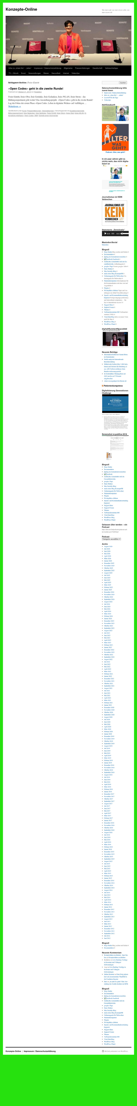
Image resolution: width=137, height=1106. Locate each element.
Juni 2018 (107, 779)
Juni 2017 (107, 808)
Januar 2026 (108, 561)
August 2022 (108, 659)
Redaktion (38, 92)
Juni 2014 (107, 895)
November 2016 (109, 825)
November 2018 (109, 767)
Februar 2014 (108, 904)
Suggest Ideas (108, 305)
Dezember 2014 (109, 880)
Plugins (106, 288)
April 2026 (107, 556)
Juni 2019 (107, 751)
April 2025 (107, 582)
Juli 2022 (107, 662)
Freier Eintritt (51, 113)
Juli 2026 (107, 549)
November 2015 (109, 854)
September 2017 (109, 801)
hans (105, 981)
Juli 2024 (107, 604)
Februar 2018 (108, 789)
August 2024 (108, 602)
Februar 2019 (108, 760)
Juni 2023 (107, 635)
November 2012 (109, 931)
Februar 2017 (108, 818)
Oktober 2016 (108, 827)
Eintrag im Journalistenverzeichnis (115, 257)
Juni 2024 (107, 606)
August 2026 (108, 546)
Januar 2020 (108, 734)
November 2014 (109, 883)
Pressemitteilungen (82, 68)
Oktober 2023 (108, 626)
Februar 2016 (108, 847)
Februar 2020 (108, 731)
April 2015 (107, 871)
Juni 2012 (107, 938)
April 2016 (107, 842)
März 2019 (107, 758)
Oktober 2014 (108, 885)
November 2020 (109, 710)
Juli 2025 (107, 575)
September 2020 (109, 715)
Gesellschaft (97, 68)
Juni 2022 (107, 664)
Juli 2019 (107, 748)
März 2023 (107, 642)
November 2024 (109, 594)
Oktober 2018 (108, 770)
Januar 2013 (108, 926)
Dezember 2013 (109, 909)
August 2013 (108, 919)
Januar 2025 (108, 590)
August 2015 (108, 861)
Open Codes (29, 115)
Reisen (46, 73)
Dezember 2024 (109, 592)
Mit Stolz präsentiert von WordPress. (116, 1051)
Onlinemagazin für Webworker (114, 276)
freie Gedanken (29, 113)
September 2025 (109, 570)
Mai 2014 (107, 897)
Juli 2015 (107, 864)
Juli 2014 (107, 892)
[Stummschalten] (121, 233)
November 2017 (109, 796)
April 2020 (107, 727)
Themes (106, 309)
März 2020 (107, 729)
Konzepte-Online (21, 9)
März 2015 (107, 873)
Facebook (115, 259)
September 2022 (109, 657)
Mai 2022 (107, 666)
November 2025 (109, 565)
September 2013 (109, 916)
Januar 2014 (108, 907)
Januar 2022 (108, 676)
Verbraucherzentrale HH (111, 312)
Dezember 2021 (109, 678)
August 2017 (108, 803)
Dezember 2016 (109, 823)
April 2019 (107, 755)
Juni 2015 (107, 866)
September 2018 (109, 772)
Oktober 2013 (108, 914)
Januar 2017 (108, 820)
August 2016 (108, 832)
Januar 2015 (108, 878)
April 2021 (107, 698)
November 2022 (109, 652)
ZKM (36, 115)
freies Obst (70, 113)
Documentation (109, 254)
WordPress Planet (109, 324)
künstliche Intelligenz (16, 115)
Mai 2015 (107, 868)
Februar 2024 (108, 616)
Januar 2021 (108, 705)
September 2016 (109, 830)
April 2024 (107, 611)
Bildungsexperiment (15, 113)
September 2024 (109, 599)
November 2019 (109, 739)
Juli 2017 (107, 806)
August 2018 (108, 775)
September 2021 (109, 686)
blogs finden (108, 252)
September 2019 (109, 743)
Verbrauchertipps (111, 68)
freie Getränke (41, 113)
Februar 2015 (108, 876)
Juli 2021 (107, 690)
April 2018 (107, 784)
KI (85, 113)
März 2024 (107, 614)
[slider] (124, 233)
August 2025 (108, 573)
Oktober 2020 (108, 712)
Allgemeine (68, 68)
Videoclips (76, 73)
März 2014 (107, 902)
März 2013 (107, 924)
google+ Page (108, 266)
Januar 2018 (108, 791)
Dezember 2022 (109, 650)
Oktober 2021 (108, 683)
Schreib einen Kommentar (48, 115)
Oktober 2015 (108, 856)
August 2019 (108, 746)
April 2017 (107, 813)
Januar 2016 (108, 849)
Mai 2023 (107, 638)
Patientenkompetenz (110, 281)
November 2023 (109, 623)
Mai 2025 (107, 580)
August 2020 (108, 717)
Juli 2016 (107, 835)
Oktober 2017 (108, 799)
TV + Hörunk (13, 73)
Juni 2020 (107, 722)
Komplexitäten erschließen (117, 957)
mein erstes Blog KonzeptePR (113, 273)
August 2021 (108, 688)
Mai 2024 (107, 609)
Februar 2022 (108, 674)
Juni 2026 (107, 551)
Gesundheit (56, 73)
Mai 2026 (107, 553)
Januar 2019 (108, 763)
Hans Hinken (108, 269)
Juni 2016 (107, 837)
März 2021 (107, 700)
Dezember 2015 (109, 852)
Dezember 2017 (109, 794)
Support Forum (109, 307)
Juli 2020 (107, 719)
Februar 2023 (108, 645)
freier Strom (61, 113)
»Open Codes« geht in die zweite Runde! (35, 88)
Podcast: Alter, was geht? (115, 152)
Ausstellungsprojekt (77, 111)
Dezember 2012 (109, 928)
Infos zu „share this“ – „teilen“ (20, 68)
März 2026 (107, 558)
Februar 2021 (108, 702)
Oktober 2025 (108, 568)
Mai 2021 (107, 695)
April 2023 (107, 640)
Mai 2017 (107, 811)
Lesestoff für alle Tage (111, 97)
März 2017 (107, 815)
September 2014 (109, 888)
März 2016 (107, 844)
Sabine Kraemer (109, 974)
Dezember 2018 (109, 765)
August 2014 (108, 890)
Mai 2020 (107, 724)
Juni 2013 (107, 921)
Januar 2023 (108, 647)
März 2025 (107, 585)
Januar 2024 (108, 618)
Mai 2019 (107, 753)
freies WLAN (79, 113)
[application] (115, 233)
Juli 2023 (107, 633)
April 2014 (107, 900)
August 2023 (108, 630)
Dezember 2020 (109, 707)
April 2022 (107, 669)
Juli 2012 (107, 936)
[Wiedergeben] (105, 233)
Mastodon (105, 245)
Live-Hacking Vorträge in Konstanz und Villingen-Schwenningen (115, 962)
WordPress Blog (109, 322)
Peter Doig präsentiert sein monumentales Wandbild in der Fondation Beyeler (116, 976)
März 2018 (107, 787)
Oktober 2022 (108, 654)
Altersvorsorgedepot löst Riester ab (115, 381)
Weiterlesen (14, 106)
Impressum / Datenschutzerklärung (47, 68)
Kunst (23, 73)
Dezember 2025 (109, 563)
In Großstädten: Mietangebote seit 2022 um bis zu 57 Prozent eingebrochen (114, 376)
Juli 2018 (107, 777)
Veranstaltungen (34, 73)
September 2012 (109, 933)
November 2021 (109, 681)
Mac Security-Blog (110, 271)
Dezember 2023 (109, 621)
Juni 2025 (107, 578)
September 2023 (109, 628)
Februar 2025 (108, 587)
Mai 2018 (107, 782)
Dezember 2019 (109, 736)
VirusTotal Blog (109, 317)
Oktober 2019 (108, 741)
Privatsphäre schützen (111, 290)
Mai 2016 (107, 840)
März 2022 (107, 671)
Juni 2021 (107, 693)
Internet (66, 73)
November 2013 (109, 912)
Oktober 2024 (108, 597)
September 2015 (109, 859)
